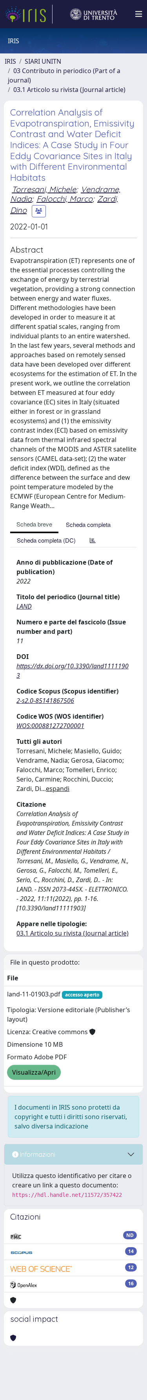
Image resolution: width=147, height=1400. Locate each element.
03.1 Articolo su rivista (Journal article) (69, 89)
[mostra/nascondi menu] (138, 14)
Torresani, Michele (44, 189)
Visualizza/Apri (34, 1072)
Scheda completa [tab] (88, 524)
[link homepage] (29, 14)
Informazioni (36, 1154)
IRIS (10, 61)
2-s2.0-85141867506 (45, 700)
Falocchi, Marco (64, 199)
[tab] (92, 540)
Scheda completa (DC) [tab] (46, 540)
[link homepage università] (93, 14)
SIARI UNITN (43, 61)
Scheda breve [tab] (34, 524)
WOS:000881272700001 (50, 725)
